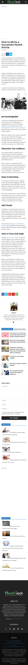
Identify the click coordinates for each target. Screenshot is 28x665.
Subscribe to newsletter (20, 646)
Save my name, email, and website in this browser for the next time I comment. (12, 413)
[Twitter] (10, 54)
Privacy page (13, 651)
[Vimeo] (18, 629)
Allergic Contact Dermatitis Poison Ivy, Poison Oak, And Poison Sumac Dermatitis (12, 548)
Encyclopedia (14, 645)
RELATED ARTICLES (7, 329)
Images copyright (6, 643)
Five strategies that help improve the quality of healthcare (16, 372)
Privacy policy (9, 642)
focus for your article (12, 237)
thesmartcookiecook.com (17, 615)
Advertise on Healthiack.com (9, 646)
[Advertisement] (14, 21)
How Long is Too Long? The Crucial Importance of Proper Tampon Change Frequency (18, 334)
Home (2, 38)
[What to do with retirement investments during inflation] (5, 342)
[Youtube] (22, 629)
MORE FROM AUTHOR (19, 329)
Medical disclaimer (17, 642)
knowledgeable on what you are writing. (12, 128)
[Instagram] (10, 628)
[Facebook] (7, 54)
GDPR (19, 652)
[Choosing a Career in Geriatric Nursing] (5, 365)
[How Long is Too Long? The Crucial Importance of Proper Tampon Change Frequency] (5, 334)
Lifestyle (7, 38)
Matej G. (4, 49)
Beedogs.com (7, 615)
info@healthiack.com (17, 619)
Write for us (19, 640)
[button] (26, 2)
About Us (8, 640)
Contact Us (13, 640)
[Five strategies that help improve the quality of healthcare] (5, 372)
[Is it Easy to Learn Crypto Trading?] (5, 358)
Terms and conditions (15, 643)
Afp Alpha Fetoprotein (15, 452)
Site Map (22, 643)
